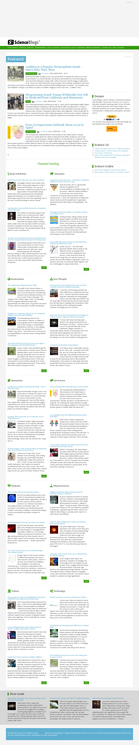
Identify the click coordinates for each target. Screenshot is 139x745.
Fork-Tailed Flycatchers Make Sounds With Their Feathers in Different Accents (68, 243)
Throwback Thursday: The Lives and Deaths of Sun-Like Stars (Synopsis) (27, 699)
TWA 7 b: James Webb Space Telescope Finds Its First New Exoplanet (68, 522)
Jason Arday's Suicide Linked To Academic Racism (112, 172)
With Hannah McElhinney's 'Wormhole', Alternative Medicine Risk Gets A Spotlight (112, 156)
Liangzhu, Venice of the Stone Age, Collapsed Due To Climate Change (68, 555)
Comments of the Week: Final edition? (64, 345)
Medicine (81, 47)
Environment (40, 47)
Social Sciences (53, 47)
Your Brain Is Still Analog (103, 153)
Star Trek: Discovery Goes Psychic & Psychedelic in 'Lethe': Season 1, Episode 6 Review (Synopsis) (69, 316)
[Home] (28, 42)
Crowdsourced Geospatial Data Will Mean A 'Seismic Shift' (69, 626)
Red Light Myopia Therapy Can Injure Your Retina (26, 522)
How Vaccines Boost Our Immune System (23, 492)
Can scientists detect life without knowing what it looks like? (68, 416)
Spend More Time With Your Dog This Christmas (26, 180)
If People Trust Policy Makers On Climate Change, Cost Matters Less (69, 213)
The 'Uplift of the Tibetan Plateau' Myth (22, 285)
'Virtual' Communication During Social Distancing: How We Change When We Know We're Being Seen (27, 239)
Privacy (41, 733)
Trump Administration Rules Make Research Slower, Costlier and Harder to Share (24, 628)
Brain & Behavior (93, 47)
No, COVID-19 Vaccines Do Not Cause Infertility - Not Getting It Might (26, 551)
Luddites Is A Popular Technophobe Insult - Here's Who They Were (54, 68)
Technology (106, 47)
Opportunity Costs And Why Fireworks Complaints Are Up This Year (27, 209)
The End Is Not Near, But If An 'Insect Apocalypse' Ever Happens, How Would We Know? (26, 344)
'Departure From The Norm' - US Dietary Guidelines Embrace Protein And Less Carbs (69, 181)
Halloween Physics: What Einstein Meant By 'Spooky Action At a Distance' (66, 493)
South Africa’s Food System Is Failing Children (25, 657)
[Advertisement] (69, 19)
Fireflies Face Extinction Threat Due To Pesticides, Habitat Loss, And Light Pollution (26, 314)
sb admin (45, 73)
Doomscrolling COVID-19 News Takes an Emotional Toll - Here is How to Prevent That (27, 449)
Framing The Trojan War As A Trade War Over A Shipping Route (26, 417)
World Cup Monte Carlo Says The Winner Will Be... (68, 597)
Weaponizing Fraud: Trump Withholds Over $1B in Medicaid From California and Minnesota (57, 96)
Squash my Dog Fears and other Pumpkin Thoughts (69, 698)
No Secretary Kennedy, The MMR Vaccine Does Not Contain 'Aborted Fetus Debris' (69, 445)
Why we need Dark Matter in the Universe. (108, 698)
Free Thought (118, 47)
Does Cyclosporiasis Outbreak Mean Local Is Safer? (55, 126)
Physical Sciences (26, 47)
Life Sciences (13, 47)
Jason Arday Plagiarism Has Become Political (110, 170)
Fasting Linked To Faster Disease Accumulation (111, 151)
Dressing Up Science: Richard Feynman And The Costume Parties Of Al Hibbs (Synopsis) (68, 286)
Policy (73, 47)
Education (65, 47)
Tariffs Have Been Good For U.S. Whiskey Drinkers (112, 149)
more (44, 268)
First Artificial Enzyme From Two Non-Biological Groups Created (68, 656)
